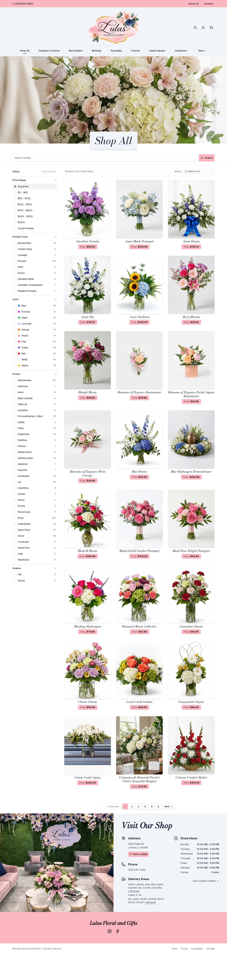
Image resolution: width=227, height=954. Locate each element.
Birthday (96, 50)
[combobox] (199, 171)
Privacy (184, 948)
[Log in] (203, 27)
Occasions (181, 50)
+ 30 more (134, 891)
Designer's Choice (49, 50)
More (201, 50)
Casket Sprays (157, 50)
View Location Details (204, 880)
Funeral (135, 50)
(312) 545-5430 (24, 3)
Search (209, 157)
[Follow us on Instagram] (110, 931)
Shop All (24, 50)
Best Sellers (76, 50)
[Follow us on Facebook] (117, 931)
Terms (174, 948)
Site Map (210, 948)
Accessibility (197, 948)
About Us (193, 3)
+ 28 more (150, 902)
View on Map (140, 854)
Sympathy (116, 50)
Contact (208, 3)
